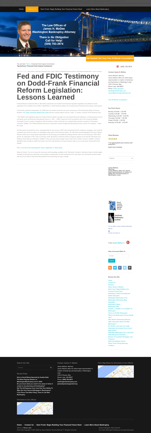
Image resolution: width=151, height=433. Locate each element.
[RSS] (110, 268)
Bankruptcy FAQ (113, 306)
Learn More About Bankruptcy (97, 9)
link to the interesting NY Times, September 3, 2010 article (43, 148)
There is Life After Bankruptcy (117, 313)
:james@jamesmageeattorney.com (119, 93)
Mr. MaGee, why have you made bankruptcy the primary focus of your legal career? (120, 328)
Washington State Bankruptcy (84, 71)
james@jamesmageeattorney (67, 384)
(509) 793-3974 (118, 88)
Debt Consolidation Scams (116, 341)
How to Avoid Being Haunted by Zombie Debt (33, 377)
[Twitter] (115, 268)
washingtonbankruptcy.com (117, 91)
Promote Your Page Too (114, 233)
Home (21, 9)
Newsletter (111, 302)
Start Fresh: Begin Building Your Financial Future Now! (61, 9)
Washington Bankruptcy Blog (117, 300)
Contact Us (32, 9)
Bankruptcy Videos (114, 304)
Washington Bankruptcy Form (117, 298)
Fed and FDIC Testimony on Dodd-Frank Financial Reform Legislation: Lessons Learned (58, 86)
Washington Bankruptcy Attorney (68, 71)
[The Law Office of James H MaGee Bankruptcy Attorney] (109, 231)
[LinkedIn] (125, 268)
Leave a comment (97, 71)
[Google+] (130, 268)
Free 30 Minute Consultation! (117, 100)
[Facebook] (120, 268)
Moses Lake (27, 428)
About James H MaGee (115, 287)
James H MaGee (55, 71)
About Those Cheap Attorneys (118, 343)
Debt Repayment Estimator (117, 334)
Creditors (111, 345)
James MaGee (31, 71)
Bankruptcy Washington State (43, 71)
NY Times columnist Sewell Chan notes (36, 112)
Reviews (111, 285)
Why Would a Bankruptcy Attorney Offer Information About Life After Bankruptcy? (119, 322)
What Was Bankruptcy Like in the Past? (121, 332)
